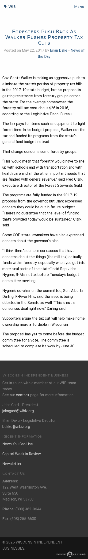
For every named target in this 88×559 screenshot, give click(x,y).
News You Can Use (17, 444)
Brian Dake (58, 50)
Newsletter (11, 464)
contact (22, 395)
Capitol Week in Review (21, 454)
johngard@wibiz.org (18, 411)
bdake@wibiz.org (16, 426)
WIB (8, 6)
